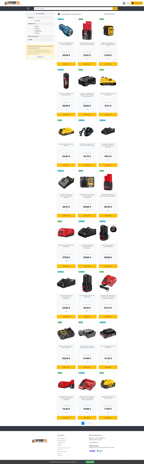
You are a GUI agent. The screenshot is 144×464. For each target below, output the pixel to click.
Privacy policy (81, 462)
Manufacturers (32, 23)
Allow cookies (90, 462)
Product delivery (61, 442)
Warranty (59, 444)
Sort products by (109, 14)
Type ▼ (30, 39)
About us (59, 453)
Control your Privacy (62, 451)
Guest (128, 3)
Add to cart (66, 64)
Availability (30, 17)
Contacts (59, 446)
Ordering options (61, 438)
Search (115, 8)
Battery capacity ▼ (33, 36)
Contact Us (40, 57)
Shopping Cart (138, 3)
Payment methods (61, 440)
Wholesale (59, 455)
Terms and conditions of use (63, 447)
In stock (37, 20)
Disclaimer (59, 449)
